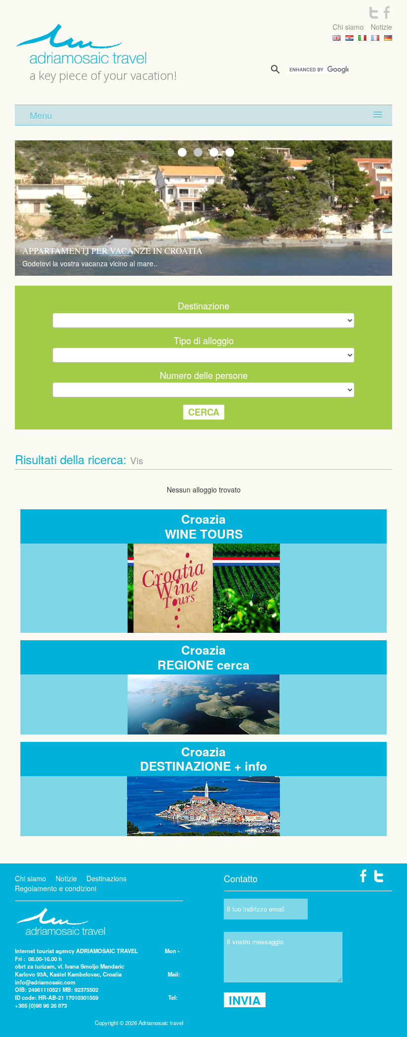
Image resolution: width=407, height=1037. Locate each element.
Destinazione (203, 305)
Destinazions (106, 878)
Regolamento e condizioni (55, 888)
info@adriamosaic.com (45, 982)
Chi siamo (348, 27)
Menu (41, 115)
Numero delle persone (204, 375)
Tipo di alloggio (204, 340)
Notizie (381, 27)
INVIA (245, 999)
